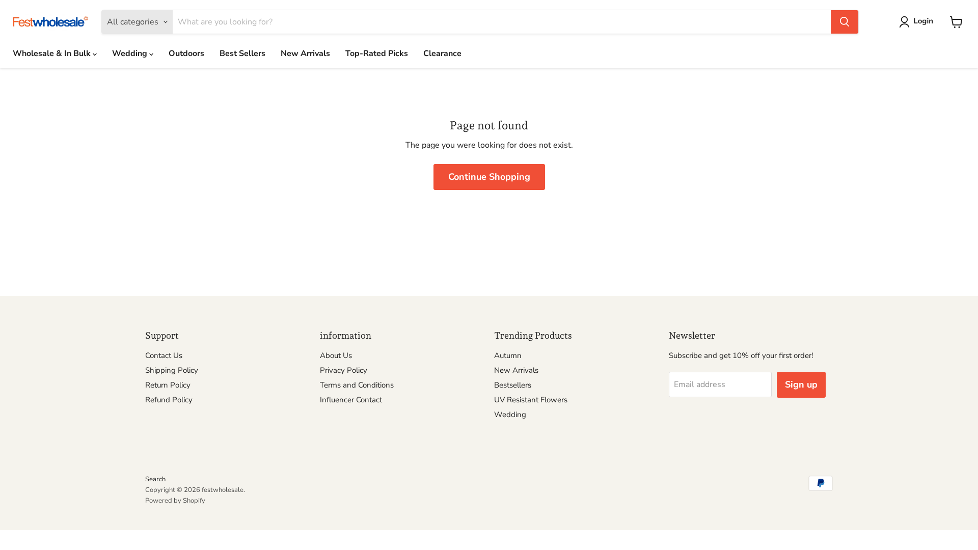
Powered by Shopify (175, 500)
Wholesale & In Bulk (53, 53)
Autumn (508, 355)
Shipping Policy (171, 370)
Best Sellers (242, 53)
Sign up (801, 384)
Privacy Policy (343, 370)
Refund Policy (169, 400)
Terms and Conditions (357, 385)
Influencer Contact (351, 400)
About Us (336, 355)
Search (155, 479)
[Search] (844, 22)
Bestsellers (512, 385)
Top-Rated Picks (376, 53)
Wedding (130, 53)
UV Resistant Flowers (530, 400)
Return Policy (168, 385)
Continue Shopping (489, 177)
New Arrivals (305, 53)
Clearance (442, 53)
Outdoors (186, 53)
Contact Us (163, 355)
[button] (918, 22)
